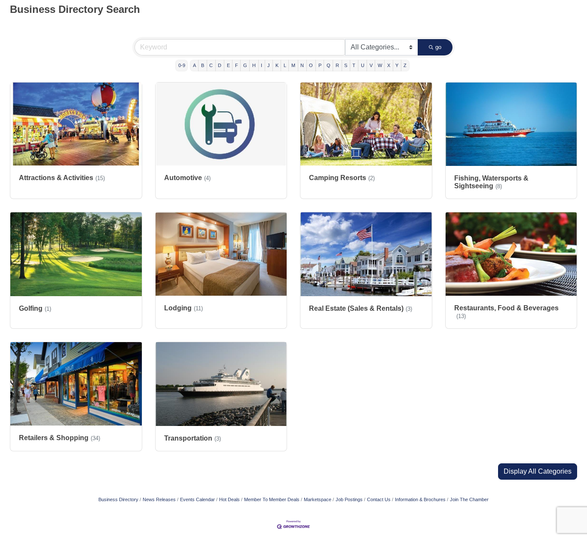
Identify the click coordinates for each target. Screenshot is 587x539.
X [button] (388, 65)
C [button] (211, 65)
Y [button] (396, 65)
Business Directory (118, 499)
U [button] (362, 65)
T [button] (353, 65)
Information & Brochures (420, 499)
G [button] (245, 65)
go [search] (438, 47)
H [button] (254, 65)
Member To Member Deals (272, 499)
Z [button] (405, 65)
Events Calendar (197, 499)
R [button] (337, 65)
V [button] (371, 65)
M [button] (293, 65)
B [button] (202, 65)
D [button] (219, 65)
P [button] (319, 65)
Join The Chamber (469, 499)
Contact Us (379, 499)
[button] (537, 471)
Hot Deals (229, 499)
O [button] (311, 65)
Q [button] (328, 65)
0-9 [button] (181, 65)
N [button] (302, 65)
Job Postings (349, 499)
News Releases (159, 499)
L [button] (285, 65)
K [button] (276, 65)
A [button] (194, 65)
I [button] (261, 65)
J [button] (268, 65)
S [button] (345, 65)
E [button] (228, 65)
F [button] (236, 65)
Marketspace (317, 499)
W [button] (380, 65)
